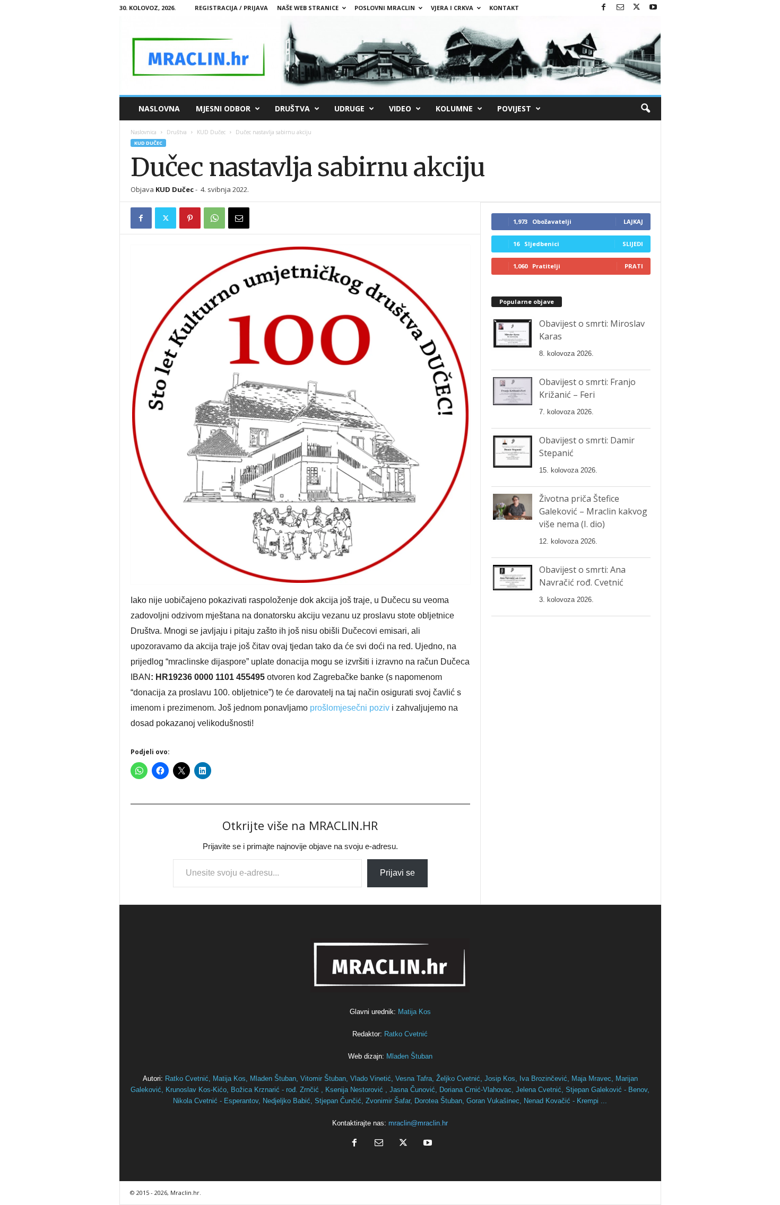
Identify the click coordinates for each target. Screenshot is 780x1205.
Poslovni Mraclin (384, 8)
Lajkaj (633, 221)
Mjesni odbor (223, 108)
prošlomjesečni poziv (349, 707)
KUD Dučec (211, 132)
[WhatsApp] (214, 218)
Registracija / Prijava (231, 8)
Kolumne (454, 108)
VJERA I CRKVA (452, 8)
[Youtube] (653, 7)
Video (400, 108)
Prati (634, 266)
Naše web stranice (308, 8)
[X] (636, 7)
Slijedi (632, 244)
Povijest (514, 108)
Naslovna (159, 108)
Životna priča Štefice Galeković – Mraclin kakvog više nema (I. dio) (593, 511)
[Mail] (620, 7)
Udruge (349, 108)
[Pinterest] (190, 218)
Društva (292, 108)
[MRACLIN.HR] (390, 55)
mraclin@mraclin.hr (418, 1123)
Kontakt (504, 8)
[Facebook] (603, 7)
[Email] (238, 218)
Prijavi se (397, 872)
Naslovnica (144, 132)
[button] (645, 108)
